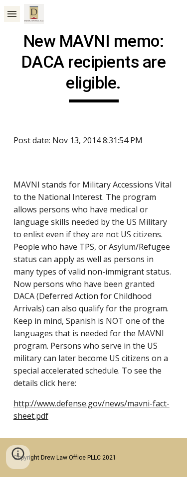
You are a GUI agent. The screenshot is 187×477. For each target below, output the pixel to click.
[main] (93, 66)
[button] (12, 13)
